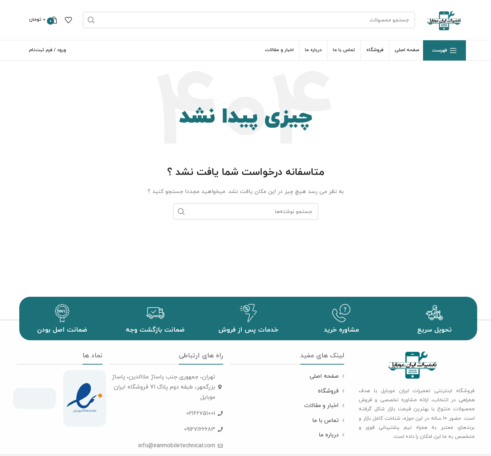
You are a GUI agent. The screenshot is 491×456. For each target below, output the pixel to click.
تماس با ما (325, 420)
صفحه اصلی (324, 376)
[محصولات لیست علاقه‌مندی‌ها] (68, 20)
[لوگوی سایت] (444, 19)
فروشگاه (328, 391)
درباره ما (329, 435)
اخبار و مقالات (321, 406)
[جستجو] (91, 20)
